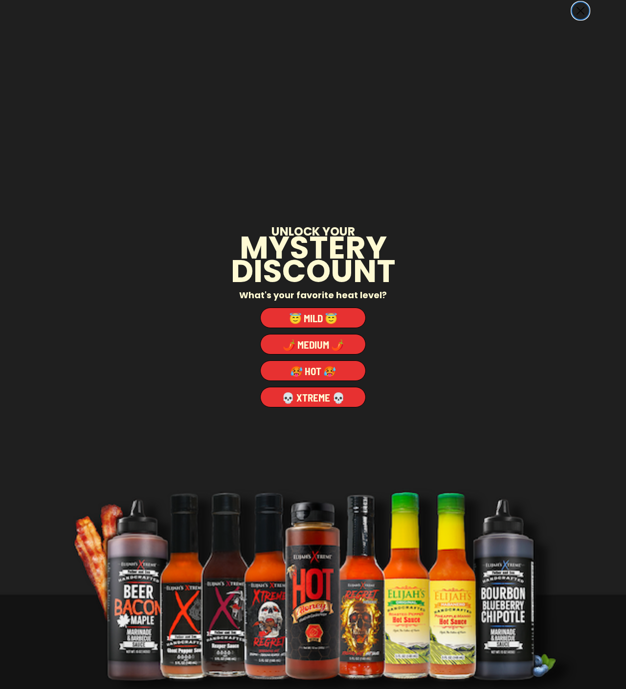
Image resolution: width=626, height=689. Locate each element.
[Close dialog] (580, 11)
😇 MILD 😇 (313, 318)
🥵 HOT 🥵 (313, 371)
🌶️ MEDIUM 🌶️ (313, 344)
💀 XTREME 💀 (313, 397)
